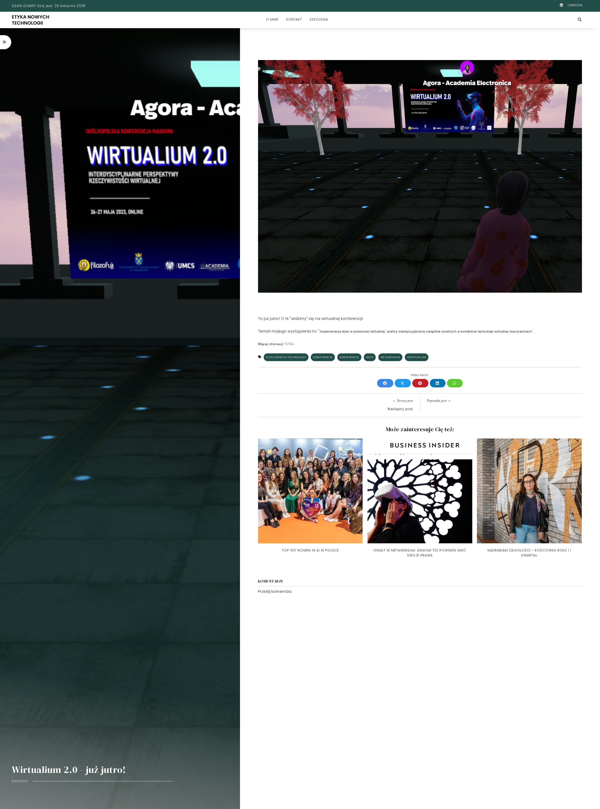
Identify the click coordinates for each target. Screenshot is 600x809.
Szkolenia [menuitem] (319, 19)
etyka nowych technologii (286, 357)
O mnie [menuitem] (272, 19)
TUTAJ (289, 344)
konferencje (349, 357)
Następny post (400, 409)
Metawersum (390, 357)
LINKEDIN (574, 5)
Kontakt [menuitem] (294, 19)
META (369, 357)
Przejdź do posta (310, 560)
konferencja (323, 357)
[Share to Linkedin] (438, 383)
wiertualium (416, 357)
